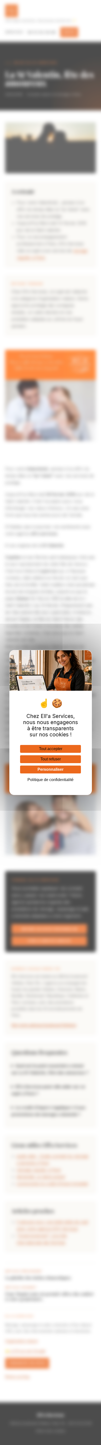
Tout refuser (50, 759)
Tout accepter (50, 749)
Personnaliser (50, 769)
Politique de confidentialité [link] (50, 780)
